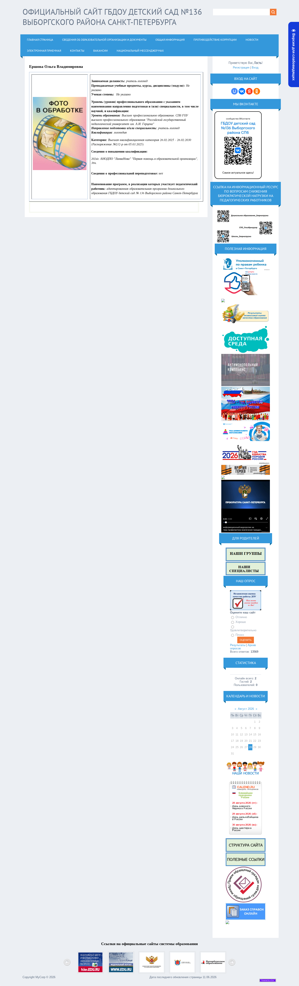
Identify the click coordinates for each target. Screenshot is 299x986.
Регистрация (241, 67)
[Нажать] (238, 180)
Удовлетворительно (243, 630)
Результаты (237, 645)
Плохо (240, 634)
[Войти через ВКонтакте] (242, 91)
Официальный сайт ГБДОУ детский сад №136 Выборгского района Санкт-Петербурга (112, 17)
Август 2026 (246, 708)
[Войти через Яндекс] (249, 91)
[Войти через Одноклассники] (256, 91)
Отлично (241, 617)
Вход (255, 67)
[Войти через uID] (234, 91)
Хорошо (241, 622)
